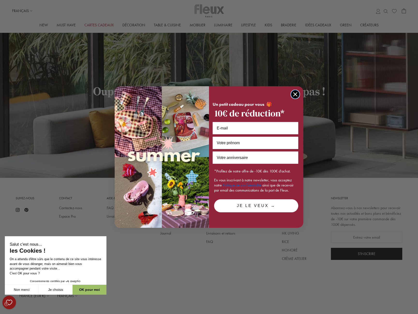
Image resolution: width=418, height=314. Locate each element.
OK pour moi (89, 290)
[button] (4, 311)
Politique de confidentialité (242, 185)
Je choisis (55, 290)
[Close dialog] (295, 94)
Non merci (22, 290)
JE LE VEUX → (256, 206)
